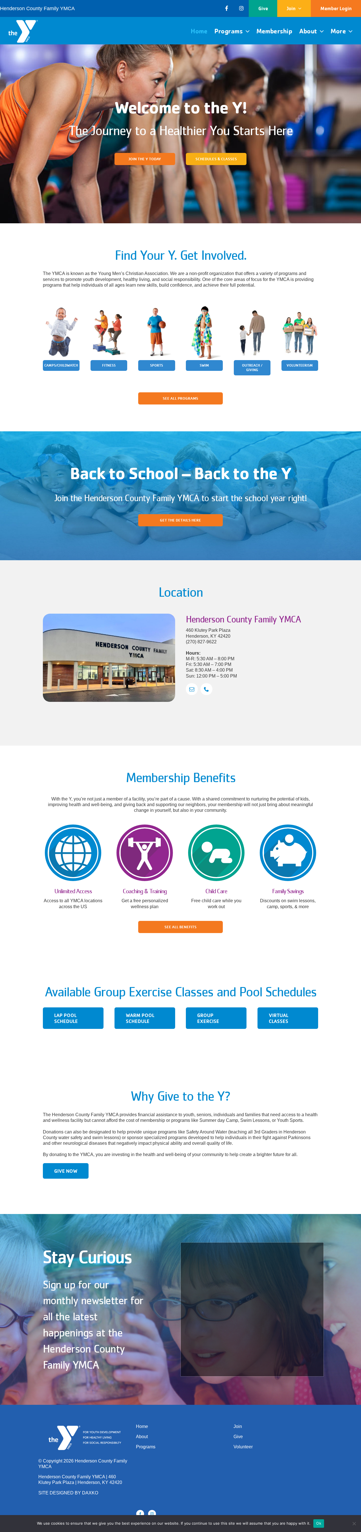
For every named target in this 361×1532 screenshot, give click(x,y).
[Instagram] (152, 1514)
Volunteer (243, 1446)
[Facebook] (140, 1514)
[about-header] (109, 615)
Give (238, 1436)
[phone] (206, 689)
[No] (354, 1523)
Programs (145, 1446)
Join (238, 1426)
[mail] (192, 689)
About (142, 1436)
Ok (318, 1523)
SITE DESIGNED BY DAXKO (68, 1492)
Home (142, 1426)
